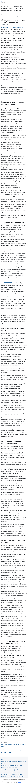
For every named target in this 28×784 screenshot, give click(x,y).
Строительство (17, 10)
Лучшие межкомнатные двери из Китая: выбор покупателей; (12, 750)
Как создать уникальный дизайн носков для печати (13, 744)
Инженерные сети (18, 8)
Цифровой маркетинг (7, 6)
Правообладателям (6, 770)
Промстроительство (6, 10)
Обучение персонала (6, 8)
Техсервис (13, 776)
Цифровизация (18, 6)
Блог (2, 759)
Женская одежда (21, 776)
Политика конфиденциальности (9, 767)
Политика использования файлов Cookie (11, 765)
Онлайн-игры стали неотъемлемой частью (13, 27)
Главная (3, 14)
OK (19, 782)
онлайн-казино (8, 282)
